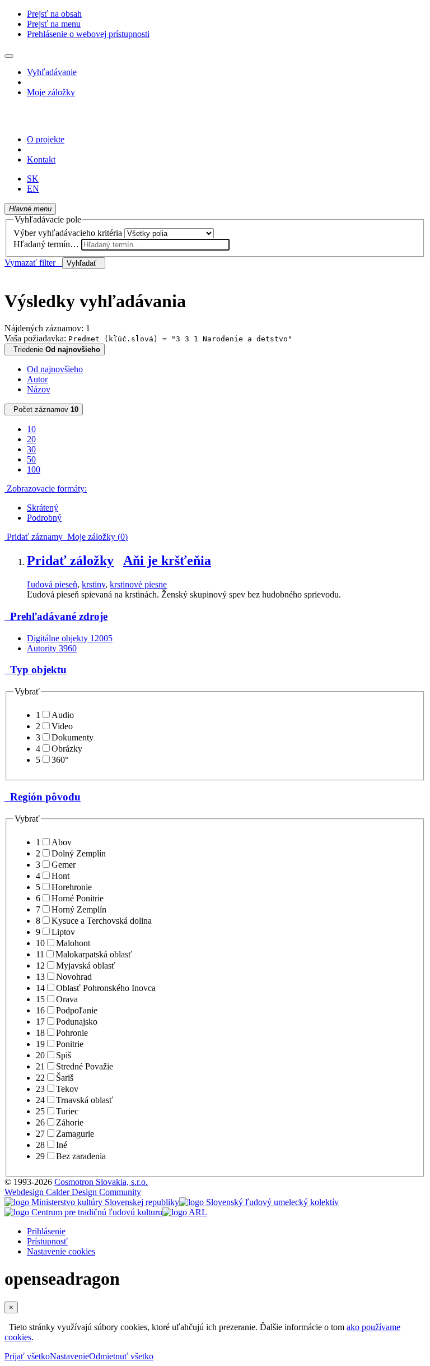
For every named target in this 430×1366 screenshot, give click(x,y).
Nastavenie (69, 1356)
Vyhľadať (84, 263)
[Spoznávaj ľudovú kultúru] (74, 120)
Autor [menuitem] (37, 379)
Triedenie (54, 349)
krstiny (93, 584)
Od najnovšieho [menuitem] (55, 369)
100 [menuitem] (33, 469)
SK (33, 178)
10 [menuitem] (31, 429)
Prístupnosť (47, 1241)
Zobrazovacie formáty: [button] (45, 488)
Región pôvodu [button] (42, 797)
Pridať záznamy (33, 536)
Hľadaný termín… (46, 244)
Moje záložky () (95, 536)
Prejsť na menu (54, 24)
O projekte (45, 139)
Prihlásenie (46, 1231)
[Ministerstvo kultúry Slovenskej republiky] (91, 1202)
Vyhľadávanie (52, 72)
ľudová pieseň (52, 584)
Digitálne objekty (70, 638)
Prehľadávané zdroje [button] (56, 616)
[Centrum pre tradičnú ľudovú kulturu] (83, 1212)
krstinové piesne (138, 584)
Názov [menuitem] (38, 389)
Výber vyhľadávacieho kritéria (67, 233)
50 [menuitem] (31, 459)
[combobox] (155, 245)
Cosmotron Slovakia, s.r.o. (101, 1182)
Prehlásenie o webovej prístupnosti (88, 34)
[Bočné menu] (8, 56)
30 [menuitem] (31, 449)
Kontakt (41, 159)
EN (33, 188)
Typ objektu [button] (35, 669)
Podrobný (44, 517)
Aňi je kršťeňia (167, 560)
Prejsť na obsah (54, 13)
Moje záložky (51, 92)
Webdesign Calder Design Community (72, 1192)
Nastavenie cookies (61, 1251)
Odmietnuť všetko (121, 1356)
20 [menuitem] (31, 439)
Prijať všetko (27, 1356)
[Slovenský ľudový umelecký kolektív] (259, 1202)
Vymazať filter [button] (33, 262)
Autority (52, 648)
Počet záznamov (43, 409)
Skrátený (42, 507)
